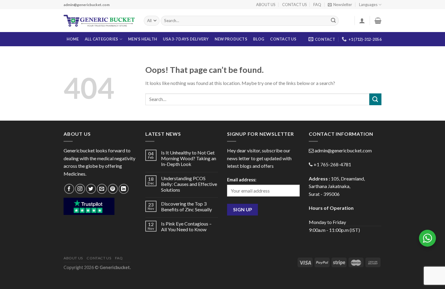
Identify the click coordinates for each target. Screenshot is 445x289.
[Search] (333, 21)
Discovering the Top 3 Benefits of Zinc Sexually (186, 206)
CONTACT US (294, 4)
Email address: (241, 179)
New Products (231, 39)
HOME (73, 39)
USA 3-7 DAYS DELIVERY (186, 39)
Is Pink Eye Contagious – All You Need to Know (186, 226)
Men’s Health (142, 39)
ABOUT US (265, 4)
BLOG (258, 39)
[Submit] (375, 99)
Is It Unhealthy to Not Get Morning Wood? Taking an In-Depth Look (188, 158)
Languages (368, 4)
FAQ (317, 4)
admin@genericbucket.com (343, 150)
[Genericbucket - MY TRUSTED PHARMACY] (99, 21)
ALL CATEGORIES (101, 39)
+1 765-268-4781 (332, 164)
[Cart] (377, 20)
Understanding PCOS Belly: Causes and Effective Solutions (189, 184)
